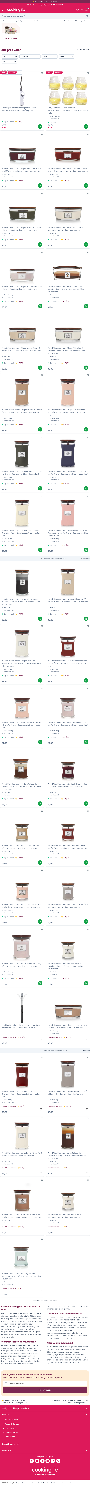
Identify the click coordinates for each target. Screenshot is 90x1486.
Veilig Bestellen (52, 1483)
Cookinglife (10, 1483)
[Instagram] (32, 1461)
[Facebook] (42, 1461)
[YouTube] (37, 1461)
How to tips (9, 1428)
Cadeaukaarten (11, 1432)
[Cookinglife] (40, 9)
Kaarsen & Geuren (9, 1334)
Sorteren (5, 70)
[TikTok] (53, 1461)
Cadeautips (10, 1436)
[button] (86, 34)
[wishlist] (77, 9)
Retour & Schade (12, 1424)
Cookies (62, 1483)
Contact (70, 1483)
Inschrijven (45, 1390)
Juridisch (41, 1483)
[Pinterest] (58, 1461)
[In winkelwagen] (40, 126)
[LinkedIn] (47, 1461)
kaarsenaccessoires (55, 1333)
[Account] (82, 9)
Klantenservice (11, 1419)
